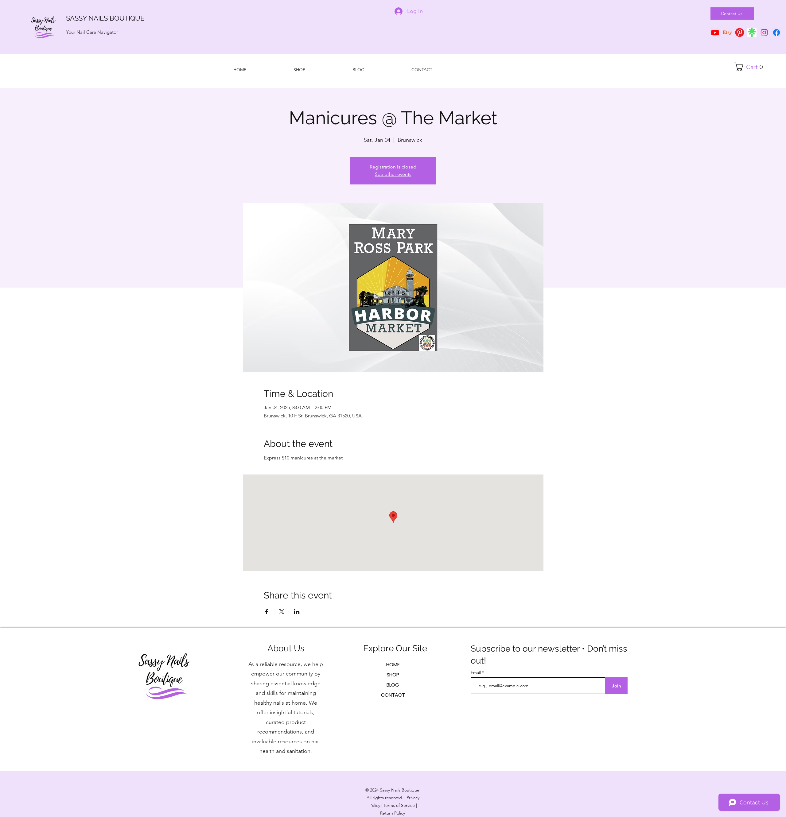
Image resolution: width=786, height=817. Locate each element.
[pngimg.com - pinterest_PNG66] (739, 32)
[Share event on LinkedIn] (297, 611)
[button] (751, 67)
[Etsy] (727, 32)
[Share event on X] (282, 611)
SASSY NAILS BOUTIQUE (105, 18)
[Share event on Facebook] (267, 611)
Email (476, 672)
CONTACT (393, 695)
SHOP (393, 674)
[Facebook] (776, 32)
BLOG (393, 684)
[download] (752, 32)
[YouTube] (715, 32)
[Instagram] (764, 32)
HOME (393, 664)
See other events (393, 174)
